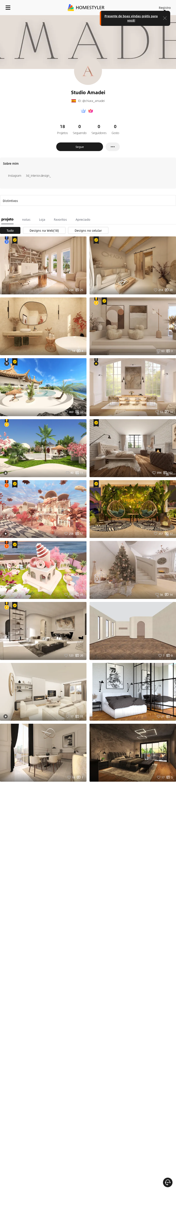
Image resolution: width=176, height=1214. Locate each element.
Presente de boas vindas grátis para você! (131, 18)
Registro (165, 7)
